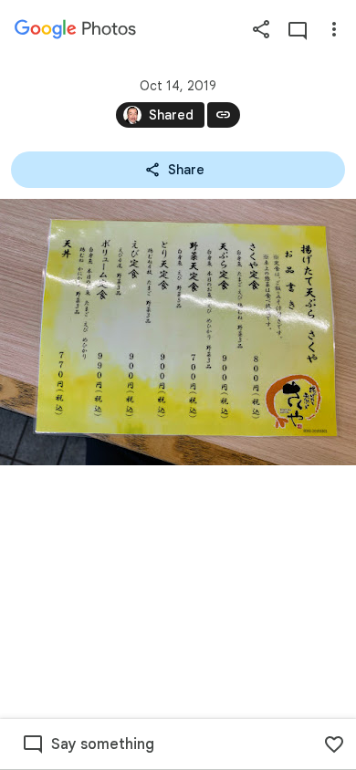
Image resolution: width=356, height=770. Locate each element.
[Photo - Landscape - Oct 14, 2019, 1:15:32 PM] (178, 332)
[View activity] (297, 29)
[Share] (261, 29)
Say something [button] (102, 744)
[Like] (334, 744)
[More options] (334, 29)
